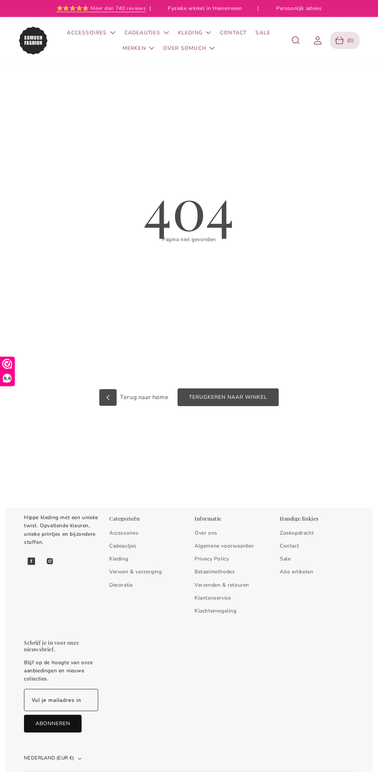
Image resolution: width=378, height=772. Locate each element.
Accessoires (124, 532)
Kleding (118, 558)
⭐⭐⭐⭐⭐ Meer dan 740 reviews (101, 8)
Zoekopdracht (297, 532)
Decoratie (121, 585)
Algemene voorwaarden (224, 545)
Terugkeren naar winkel (228, 397)
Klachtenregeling (216, 610)
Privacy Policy (212, 558)
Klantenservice (213, 597)
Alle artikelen (296, 571)
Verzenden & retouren (222, 585)
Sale (285, 558)
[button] (295, 40)
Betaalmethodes (215, 571)
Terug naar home (143, 397)
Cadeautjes (123, 545)
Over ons (206, 532)
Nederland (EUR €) (49, 758)
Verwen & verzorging (135, 571)
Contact (289, 545)
